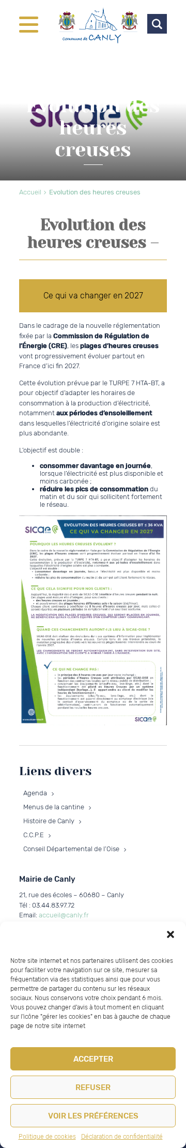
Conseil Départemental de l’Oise (71, 849)
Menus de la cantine (53, 807)
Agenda (35, 793)
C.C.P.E (33, 835)
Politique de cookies (47, 1136)
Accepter (93, 1059)
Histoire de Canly (48, 821)
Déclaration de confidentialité (122, 1136)
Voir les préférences (93, 1116)
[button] (170, 934)
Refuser (93, 1087)
